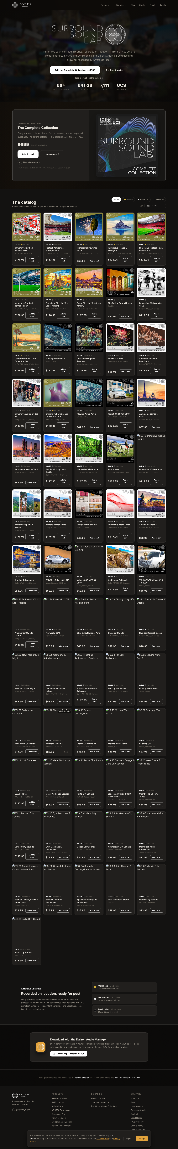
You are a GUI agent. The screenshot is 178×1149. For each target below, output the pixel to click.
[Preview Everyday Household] (78, 515)
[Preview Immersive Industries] (47, 515)
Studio (142, 5)
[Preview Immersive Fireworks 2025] (78, 238)
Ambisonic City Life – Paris (149, 415)
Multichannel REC (62, 1122)
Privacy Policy (137, 1122)
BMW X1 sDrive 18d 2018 (57, 580)
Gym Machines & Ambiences (54, 848)
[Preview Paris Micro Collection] (15, 734)
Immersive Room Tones (119, 524)
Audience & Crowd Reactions (148, 359)
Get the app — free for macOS (70, 1053)
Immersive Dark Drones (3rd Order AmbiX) (57, 415)
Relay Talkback (59, 1118)
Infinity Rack (57, 1106)
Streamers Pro (58, 1114)
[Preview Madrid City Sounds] (140, 890)
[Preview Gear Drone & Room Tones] (140, 784)
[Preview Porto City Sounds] (78, 784)
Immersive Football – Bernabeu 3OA (24, 304)
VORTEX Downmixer (61, 1110)
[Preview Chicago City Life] (109, 623)
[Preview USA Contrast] (15, 784)
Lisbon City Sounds (86, 847)
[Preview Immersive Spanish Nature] (15, 515)
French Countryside (86, 743)
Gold (130, 199)
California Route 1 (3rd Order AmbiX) (25, 359)
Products (105, 5)
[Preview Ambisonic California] (109, 570)
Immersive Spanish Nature (24, 525)
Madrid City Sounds (148, 899)
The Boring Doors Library (120, 303)
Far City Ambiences (117, 688)
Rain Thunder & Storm (118, 899)
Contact (134, 1114)
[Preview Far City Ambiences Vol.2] (15, 460)
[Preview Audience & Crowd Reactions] (140, 349)
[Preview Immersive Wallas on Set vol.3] (140, 293)
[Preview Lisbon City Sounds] (78, 837)
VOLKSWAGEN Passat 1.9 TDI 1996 (151, 581)
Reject (129, 1138)
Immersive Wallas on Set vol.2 (26, 415)
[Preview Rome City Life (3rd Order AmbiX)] (78, 293)
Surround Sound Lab (100, 1102)
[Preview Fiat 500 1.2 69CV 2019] (109, 404)
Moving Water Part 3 (86, 414)
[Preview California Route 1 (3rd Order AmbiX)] (15, 349)
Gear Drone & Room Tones (148, 795)
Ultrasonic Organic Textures (86, 359)
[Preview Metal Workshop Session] (47, 784)
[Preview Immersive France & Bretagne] (109, 238)
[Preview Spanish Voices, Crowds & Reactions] (15, 890)
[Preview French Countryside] (78, 734)
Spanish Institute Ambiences (54, 900)
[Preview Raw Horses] (109, 460)
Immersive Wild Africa (87, 469)
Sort (141, 206)
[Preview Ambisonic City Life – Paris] (140, 404)
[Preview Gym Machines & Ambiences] (47, 837)
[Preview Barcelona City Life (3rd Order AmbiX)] (47, 293)
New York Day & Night (25, 688)
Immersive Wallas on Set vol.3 (150, 304)
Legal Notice (136, 1118)
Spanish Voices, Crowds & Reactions (26, 900)
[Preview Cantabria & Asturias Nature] (47, 679)
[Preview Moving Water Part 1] (109, 734)
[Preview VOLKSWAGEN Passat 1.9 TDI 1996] (140, 570)
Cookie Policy (137, 1125)
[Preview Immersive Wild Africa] (78, 460)
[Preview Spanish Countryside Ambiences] (78, 890)
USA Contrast (21, 794)
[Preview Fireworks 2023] (109, 349)
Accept (141, 1138)
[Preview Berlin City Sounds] (15, 943)
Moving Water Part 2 (148, 688)
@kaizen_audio (23, 1109)
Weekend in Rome (54, 743)
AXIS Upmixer (58, 1102)
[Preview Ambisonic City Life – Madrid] (15, 623)
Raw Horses (113, 469)
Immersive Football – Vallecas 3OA (24, 249)
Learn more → (52, 154)
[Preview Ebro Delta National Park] (78, 623)
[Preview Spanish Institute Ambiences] (47, 890)
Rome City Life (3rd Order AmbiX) (89, 304)
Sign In (163, 5)
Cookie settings (138, 1129)
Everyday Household (87, 524)
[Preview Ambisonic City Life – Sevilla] (47, 460)
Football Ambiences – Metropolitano (56, 249)
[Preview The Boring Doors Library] (109, 293)
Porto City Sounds (85, 794)
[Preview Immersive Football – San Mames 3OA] (140, 238)
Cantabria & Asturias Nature (55, 689)
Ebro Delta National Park (88, 633)
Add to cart (28, 154)
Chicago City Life (116, 633)
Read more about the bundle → (89, 78)
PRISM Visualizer (59, 1098)
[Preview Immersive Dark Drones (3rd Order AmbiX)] (47, 404)
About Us (135, 1098)
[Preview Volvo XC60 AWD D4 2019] (78, 570)
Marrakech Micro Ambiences (147, 848)
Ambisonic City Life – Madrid (24, 634)
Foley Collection (82, 1077)
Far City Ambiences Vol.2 (26, 469)
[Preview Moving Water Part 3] (78, 404)
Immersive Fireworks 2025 (87, 249)
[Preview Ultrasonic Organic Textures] (78, 349)
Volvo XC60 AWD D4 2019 (86, 581)
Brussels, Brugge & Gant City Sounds (119, 795)
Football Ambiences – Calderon (87, 689)
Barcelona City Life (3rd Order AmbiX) (57, 304)
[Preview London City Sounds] (15, 837)
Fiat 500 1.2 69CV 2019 (119, 414)
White (144, 199)
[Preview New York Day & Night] (15, 679)
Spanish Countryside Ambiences (87, 900)
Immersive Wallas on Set (150, 469)
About (152, 5)
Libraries (120, 5)
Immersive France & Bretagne (117, 249)
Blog (133, 5)
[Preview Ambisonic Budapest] (15, 570)
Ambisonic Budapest (24, 580)
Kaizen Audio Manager (62, 1125)
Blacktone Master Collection (127, 1077)
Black (160, 199)
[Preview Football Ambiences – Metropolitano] (47, 238)
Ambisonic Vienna (148, 524)
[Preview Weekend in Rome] (47, 734)
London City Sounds (24, 847)
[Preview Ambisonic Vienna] (140, 515)
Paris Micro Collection (25, 743)
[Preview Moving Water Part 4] (47, 349)
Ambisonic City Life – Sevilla (55, 470)
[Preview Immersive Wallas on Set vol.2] (15, 404)
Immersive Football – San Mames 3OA (151, 249)
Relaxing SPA (145, 743)
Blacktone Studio (138, 1110)
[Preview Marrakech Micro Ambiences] (140, 837)
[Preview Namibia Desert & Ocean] (140, 623)
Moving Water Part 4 (55, 358)
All (116, 199)
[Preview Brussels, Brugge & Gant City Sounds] (109, 784)
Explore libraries (114, 70)
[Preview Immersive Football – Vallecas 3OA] (15, 238)
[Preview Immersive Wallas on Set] (140, 460)
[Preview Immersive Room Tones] (109, 515)
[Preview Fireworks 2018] (47, 623)
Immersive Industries (56, 524)
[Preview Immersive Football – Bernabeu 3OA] (15, 293)
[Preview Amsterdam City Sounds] (109, 837)
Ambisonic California (118, 580)
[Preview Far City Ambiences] (109, 679)
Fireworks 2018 (53, 633)
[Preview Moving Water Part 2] (140, 679)
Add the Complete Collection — (75, 70)
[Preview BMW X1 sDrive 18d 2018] (47, 570)
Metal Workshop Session (57, 794)
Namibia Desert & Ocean (150, 633)
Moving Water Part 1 (117, 743)
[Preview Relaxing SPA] (140, 734)
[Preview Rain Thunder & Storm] (109, 890)
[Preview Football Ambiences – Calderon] (78, 679)
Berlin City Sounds (23, 952)
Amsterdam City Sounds (119, 847)
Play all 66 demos (31, 162)
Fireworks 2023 (115, 358)
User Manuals (137, 1106)
